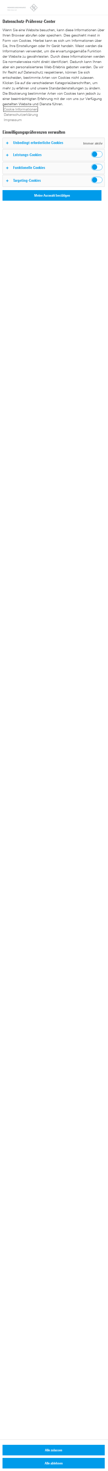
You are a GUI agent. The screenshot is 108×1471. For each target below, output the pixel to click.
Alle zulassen (53, 1450)
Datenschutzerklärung (21, 114)
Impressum (13, 120)
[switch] (96, 154)
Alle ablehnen (54, 1463)
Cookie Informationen (20, 109)
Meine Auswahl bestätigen (52, 195)
